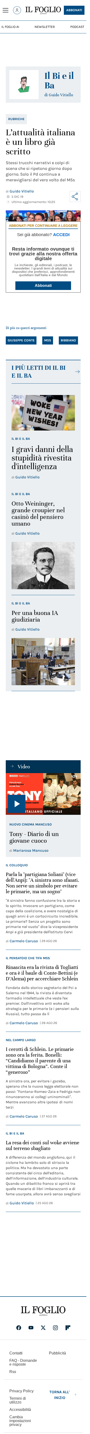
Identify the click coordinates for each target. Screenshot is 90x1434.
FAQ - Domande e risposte (23, 1362)
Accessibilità (20, 1410)
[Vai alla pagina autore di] (24, 84)
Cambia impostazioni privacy (20, 1421)
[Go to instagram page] (55, 1327)
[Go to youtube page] (31, 1327)
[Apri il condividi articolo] (75, 196)
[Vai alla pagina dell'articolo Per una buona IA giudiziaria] (43, 661)
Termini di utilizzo (17, 1400)
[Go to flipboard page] (68, 1327)
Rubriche (16, 119)
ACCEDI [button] (61, 234)
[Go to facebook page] (18, 1327)
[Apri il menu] (5, 10)
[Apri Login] (17, 10)
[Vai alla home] (43, 10)
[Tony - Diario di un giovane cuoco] (43, 794)
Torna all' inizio (59, 1395)
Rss (12, 1372)
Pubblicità (57, 1353)
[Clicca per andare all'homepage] (43, 1311)
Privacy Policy (21, 1391)
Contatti (16, 1353)
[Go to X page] (43, 1327)
